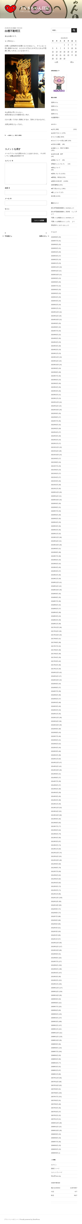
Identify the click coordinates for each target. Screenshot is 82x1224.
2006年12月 (55, 1123)
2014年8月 (54, 777)
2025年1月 (54, 308)
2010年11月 (54, 946)
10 (72, 48)
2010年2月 (54, 980)
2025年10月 (55, 274)
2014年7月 (54, 781)
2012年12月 (55, 852)
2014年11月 (54, 766)
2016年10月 (55, 680)
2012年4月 (54, 882)
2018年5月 (54, 608)
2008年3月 (54, 1066)
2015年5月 (54, 744)
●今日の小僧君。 (56, 144)
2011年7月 (54, 916)
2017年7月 (54, 646)
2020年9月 (54, 503)
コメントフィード (56, 1172)
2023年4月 (54, 387)
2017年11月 (54, 631)
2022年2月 (54, 440)
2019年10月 (55, 545)
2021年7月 (54, 466)
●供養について (56, 160)
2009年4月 (54, 1018)
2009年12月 (55, 988)
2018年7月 (54, 601)
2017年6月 (54, 650)
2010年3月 (54, 976)
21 (60, 55)
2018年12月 (55, 582)
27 (57, 58)
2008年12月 (55, 1033)
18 (76, 51)
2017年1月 (54, 669)
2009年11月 (54, 991)
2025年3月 (54, 301)
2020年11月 (54, 496)
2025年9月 (54, 278)
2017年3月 (54, 661)
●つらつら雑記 (55, 137)
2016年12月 (55, 672)
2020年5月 (54, 518)
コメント (9, 161)
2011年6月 (54, 920)
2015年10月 (55, 725)
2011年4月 (54, 928)
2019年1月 (54, 578)
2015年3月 (54, 751)
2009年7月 (54, 1006)
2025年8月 (54, 282)
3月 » (72, 62)
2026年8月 (54, 237)
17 (72, 51)
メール (8, 198)
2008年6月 (54, 1055)
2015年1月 (54, 759)
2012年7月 (54, 871)
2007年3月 (54, 1111)
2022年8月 (54, 417)
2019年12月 (55, 537)
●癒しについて (55, 192)
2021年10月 (55, 454)
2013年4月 (54, 837)
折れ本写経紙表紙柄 (57, 208)
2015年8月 (54, 732)
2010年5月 (54, 969)
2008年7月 (54, 1051)
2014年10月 (55, 770)
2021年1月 (54, 488)
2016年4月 (54, 702)
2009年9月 (54, 999)
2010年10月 (55, 950)
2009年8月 (54, 1003)
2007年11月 (54, 1081)
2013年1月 (54, 849)
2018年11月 (54, 586)
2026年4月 (54, 252)
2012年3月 (54, 886)
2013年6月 (54, 830)
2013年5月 (54, 834)
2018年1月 (54, 623)
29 (64, 58)
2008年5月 (54, 1059)
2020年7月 (54, 511)
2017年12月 (55, 627)
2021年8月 (54, 462)
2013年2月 (54, 845)
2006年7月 (54, 1141)
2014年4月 (54, 792)
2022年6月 (54, 424)
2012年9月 (54, 864)
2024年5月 (54, 338)
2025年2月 (54, 304)
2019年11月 (54, 541)
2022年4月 (54, 432)
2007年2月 (54, 1115)
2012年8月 (54, 867)
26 (53, 58)
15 (64, 51)
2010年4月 (54, 973)
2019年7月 (54, 556)
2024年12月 (55, 312)
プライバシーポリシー (11, 1219)
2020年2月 (54, 530)
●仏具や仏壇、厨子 (66, 154)
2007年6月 (54, 1100)
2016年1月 (54, 714)
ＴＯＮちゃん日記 (34, 8)
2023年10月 (55, 364)
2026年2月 (54, 259)
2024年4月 (54, 342)
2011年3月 (54, 931)
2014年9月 (54, 774)
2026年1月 (54, 263)
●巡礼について (63, 167)
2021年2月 (54, 485)
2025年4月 (54, 297)
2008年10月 (55, 1040)
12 (53, 51)
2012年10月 (55, 860)
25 (76, 55)
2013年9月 (54, 819)
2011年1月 (54, 939)
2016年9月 (54, 683)
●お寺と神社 (62, 129)
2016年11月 (54, 676)
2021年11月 (54, 451)
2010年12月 (55, 943)
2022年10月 (55, 410)
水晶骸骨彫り (55, 117)
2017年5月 (54, 653)
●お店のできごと (56, 133)
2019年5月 (54, 563)
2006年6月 (54, 1145)
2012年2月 (54, 890)
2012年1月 (54, 894)
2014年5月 (54, 789)
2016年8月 (54, 687)
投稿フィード (55, 1168)
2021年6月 (54, 470)
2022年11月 (54, 406)
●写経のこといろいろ (59, 164)
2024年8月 (54, 327)
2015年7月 (54, 736)
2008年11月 (54, 1036)
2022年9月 (54, 413)
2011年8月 (54, 912)
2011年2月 (54, 935)
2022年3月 (54, 436)
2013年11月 (54, 811)
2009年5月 (54, 1014)
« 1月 (56, 62)
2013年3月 (54, 841)
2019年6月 (54, 560)
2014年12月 (55, 762)
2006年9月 (54, 1134)
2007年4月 (54, 1108)
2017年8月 (54, 642)
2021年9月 (54, 458)
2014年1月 (54, 804)
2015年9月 (54, 729)
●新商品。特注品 (56, 177)
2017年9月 (54, 638)
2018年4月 (54, 612)
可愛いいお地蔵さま (57, 217)
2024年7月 (54, 331)
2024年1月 (54, 353)
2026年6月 (54, 244)
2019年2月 (54, 575)
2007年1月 (54, 1119)
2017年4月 (54, 657)
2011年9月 (54, 909)
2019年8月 (54, 552)
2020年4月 (54, 522)
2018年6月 (54, 605)
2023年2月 (54, 394)
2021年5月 (54, 473)
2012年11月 (54, 856)
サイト (7, 209)
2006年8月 (54, 1138)
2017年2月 (54, 665)
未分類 (53, 196)
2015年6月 (54, 740)
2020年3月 (54, 526)
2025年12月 (55, 267)
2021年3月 (54, 481)
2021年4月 (54, 477)
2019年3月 (54, 571)
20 (57, 55)
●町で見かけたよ (56, 188)
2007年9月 (54, 1089)
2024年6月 (54, 334)
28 (60, 58)
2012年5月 (54, 879)
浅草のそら (54, 102)
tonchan (19, 28)
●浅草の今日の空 (57, 181)
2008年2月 (54, 1070)
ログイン (54, 1165)
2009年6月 (54, 1010)
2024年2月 (54, 349)
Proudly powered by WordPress (30, 1219)
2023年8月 (54, 372)
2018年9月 (54, 593)
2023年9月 (54, 368)
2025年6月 (54, 289)
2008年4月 (54, 1063)
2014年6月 (54, 785)
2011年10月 (54, 905)
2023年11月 (54, 361)
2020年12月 (55, 492)
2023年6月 (54, 379)
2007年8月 (54, 1093)
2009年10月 (55, 995)
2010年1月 (54, 984)
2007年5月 (54, 1104)
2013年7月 (54, 826)
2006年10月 (55, 1130)
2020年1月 (54, 533)
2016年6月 (54, 695)
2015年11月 (54, 721)
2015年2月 (54, 755)
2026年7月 (54, 241)
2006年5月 (54, 1149)
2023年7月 (54, 376)
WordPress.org (56, 1176)
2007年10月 (55, 1085)
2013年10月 (55, 815)
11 (75, 48)
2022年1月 (54, 443)
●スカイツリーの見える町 (59, 140)
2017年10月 (55, 635)
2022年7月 (54, 421)
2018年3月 (54, 616)
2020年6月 (54, 515)
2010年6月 (54, 965)
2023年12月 (55, 357)
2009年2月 (54, 1025)
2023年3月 (54, 391)
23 (68, 55)
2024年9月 (54, 323)
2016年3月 (54, 706)
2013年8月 (54, 822)
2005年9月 (54, 1153)
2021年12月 (55, 447)
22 (64, 55)
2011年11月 (54, 901)
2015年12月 (55, 717)
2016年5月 (54, 699)
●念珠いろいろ (55, 173)
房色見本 (54, 225)
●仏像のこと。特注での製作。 (19, 135)
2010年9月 (54, 954)
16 (68, 51)
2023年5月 (54, 383)
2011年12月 (54, 897)
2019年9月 (54, 548)
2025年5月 (54, 293)
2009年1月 (54, 1029)
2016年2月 (54, 710)
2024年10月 (55, 319)
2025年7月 (54, 286)
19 (53, 55)
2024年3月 (54, 346)
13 (57, 51)
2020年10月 (55, 500)
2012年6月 (54, 875)
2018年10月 (55, 590)
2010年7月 (54, 961)
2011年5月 (54, 924)
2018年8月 (54, 597)
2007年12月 (55, 1078)
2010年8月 (54, 958)
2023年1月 (54, 398)
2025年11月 (54, 271)
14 (60, 51)
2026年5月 (54, 248)
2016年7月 (54, 691)
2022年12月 (55, 402)
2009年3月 (54, 1021)
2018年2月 (54, 620)
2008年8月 (54, 1048)
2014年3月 (54, 796)
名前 (7, 188)
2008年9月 (54, 1044)
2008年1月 (54, 1074)
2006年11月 (54, 1126)
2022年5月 (54, 428)
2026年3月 (54, 256)
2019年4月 (54, 567)
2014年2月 (54, 800)
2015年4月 (54, 747)
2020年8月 (54, 507)
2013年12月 (55, 807)
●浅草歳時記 (55, 185)
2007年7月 (54, 1096)
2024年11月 (54, 316)
